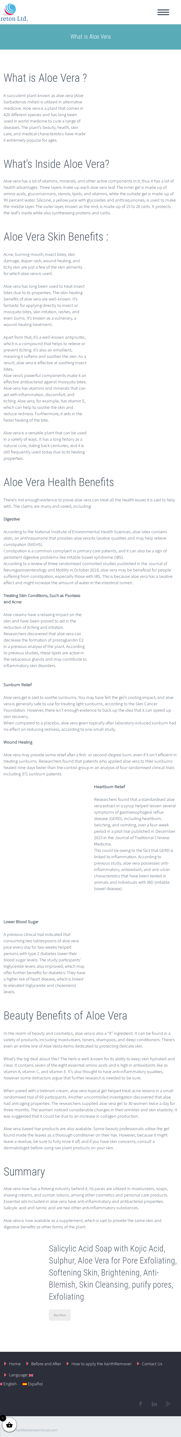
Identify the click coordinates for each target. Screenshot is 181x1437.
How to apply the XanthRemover (101, 1363)
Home (15, 1363)
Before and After (46, 1363)
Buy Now (60, 1315)
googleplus (168, 1404)
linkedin (154, 1404)
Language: (19, 1375)
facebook (140, 1404)
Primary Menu (163, 12)
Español (35, 1383)
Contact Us (152, 1363)
